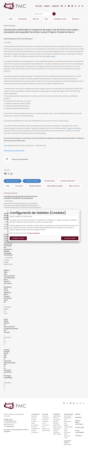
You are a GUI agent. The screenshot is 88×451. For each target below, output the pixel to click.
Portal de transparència (35, 428)
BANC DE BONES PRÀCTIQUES (79, 422)
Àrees (33, 423)
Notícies (38, 6)
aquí (53, 56)
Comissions (45, 418)
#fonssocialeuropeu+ (67, 181)
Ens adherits (34, 425)
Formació (55, 6)
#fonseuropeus (49, 181)
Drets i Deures (57, 434)
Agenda (47, 6)
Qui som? (34, 418)
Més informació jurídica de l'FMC (14, 150)
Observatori (67, 444)
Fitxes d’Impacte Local (67, 436)
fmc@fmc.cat (8, 419)
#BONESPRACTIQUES (60, 19)
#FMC (11, 19)
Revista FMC (67, 416)
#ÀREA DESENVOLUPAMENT (55, 186)
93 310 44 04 (10, 426)
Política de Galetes (34, 233)
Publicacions (57, 429)
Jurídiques (45, 421)
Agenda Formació (56, 422)
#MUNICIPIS (75, 19)
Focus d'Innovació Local (45, 425)
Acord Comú (79, 427)
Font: (5, 145)
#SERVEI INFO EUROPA (12, 181)
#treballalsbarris (35, 186)
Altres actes (45, 429)
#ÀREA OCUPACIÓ (74, 186)
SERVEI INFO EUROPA (67, 442)
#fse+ (8, 186)
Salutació (34, 416)
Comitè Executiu (33, 420)
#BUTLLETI (36, 19)
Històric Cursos (57, 427)
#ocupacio (19, 186)
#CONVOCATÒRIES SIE (32, 181)
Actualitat (45, 416)
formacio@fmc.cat (10, 421)
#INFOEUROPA (22, 19)
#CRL (46, 19)
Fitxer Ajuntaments (79, 431)
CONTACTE (78, 435)
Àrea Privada (57, 416)
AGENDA (77, 414)
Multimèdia (56, 425)
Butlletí (66, 425)
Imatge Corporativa (34, 431)
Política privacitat (16, 430)
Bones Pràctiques (67, 431)
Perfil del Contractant (57, 419)
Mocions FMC (46, 430)
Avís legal (7, 430)
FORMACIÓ (56, 414)
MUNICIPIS (78, 417)
